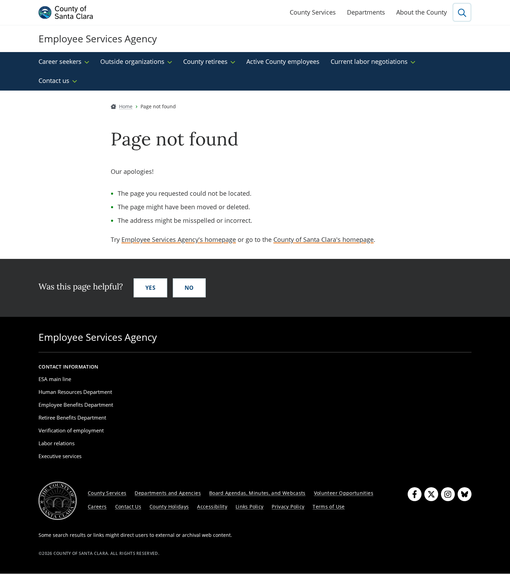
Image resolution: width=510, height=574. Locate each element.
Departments (366, 12)
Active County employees (283, 61)
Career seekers (60, 61)
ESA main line (55, 378)
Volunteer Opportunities (343, 493)
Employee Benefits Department (76, 404)
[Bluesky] (464, 494)
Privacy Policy (288, 506)
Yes (150, 288)
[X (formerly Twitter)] (431, 494)
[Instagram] (448, 494)
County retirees (205, 61)
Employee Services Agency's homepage (178, 239)
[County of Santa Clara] (66, 12)
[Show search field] (461, 12)
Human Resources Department (75, 391)
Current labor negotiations (369, 61)
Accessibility (212, 506)
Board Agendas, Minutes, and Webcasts (257, 493)
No (189, 288)
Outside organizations (132, 61)
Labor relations (57, 443)
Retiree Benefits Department (72, 417)
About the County (421, 12)
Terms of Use (329, 506)
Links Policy (249, 506)
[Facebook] (415, 494)
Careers (97, 506)
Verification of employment (71, 430)
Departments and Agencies (168, 493)
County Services (313, 12)
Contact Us (128, 506)
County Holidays (169, 506)
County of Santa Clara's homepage (323, 239)
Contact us (54, 80)
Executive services (60, 456)
